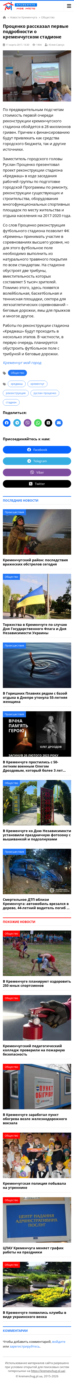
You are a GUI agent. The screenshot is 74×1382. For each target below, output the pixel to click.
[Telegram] (17, 423)
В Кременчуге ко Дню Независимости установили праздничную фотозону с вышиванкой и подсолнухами (37, 835)
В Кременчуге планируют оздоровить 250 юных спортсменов (37, 983)
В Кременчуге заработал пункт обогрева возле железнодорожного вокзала (35, 1119)
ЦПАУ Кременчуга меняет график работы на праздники (33, 1250)
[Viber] (27, 423)
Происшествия (14, 512)
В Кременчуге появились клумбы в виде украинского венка (34, 1314)
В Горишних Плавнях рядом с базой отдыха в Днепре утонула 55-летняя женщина (35, 697)
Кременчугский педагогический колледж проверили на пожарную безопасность (34, 1050)
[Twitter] (48, 423)
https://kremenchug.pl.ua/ (48, 1371)
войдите (58, 1341)
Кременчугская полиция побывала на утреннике (34, 1185)
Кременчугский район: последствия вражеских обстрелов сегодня (35, 562)
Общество (17, 373)
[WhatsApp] (38, 423)
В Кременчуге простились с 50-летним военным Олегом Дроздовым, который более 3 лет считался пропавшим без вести (33, 766)
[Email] (59, 423)
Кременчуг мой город (22, 362)
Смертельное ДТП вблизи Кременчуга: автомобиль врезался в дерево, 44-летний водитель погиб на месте (37, 903)
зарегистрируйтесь (25, 1346)
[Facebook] (6, 423)
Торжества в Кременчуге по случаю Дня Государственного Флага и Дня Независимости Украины (35, 628)
